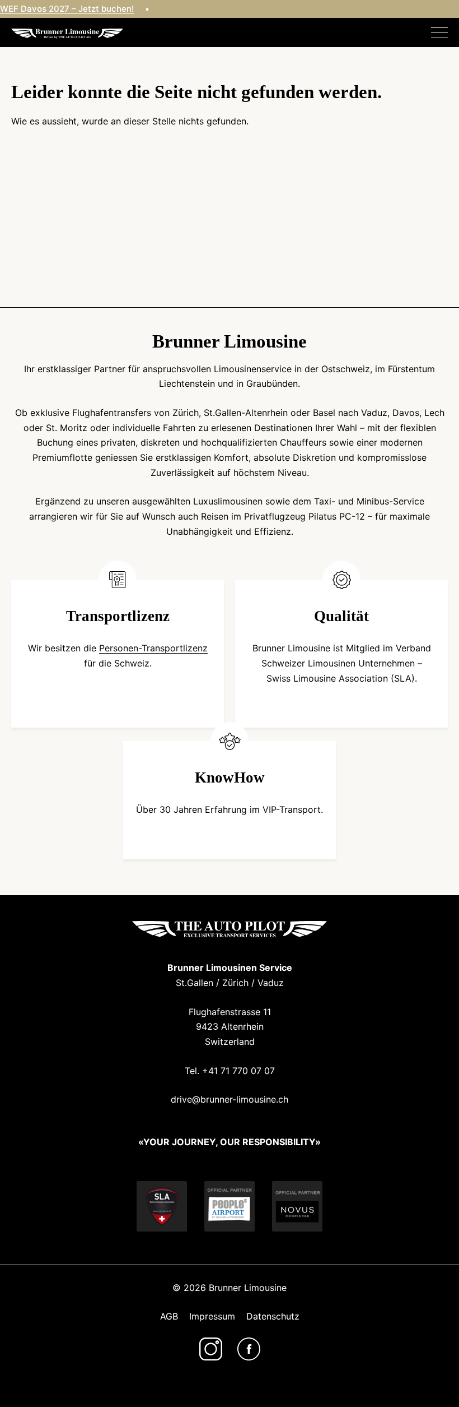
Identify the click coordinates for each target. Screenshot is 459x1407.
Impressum (212, 1316)
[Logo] (67, 33)
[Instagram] (210, 1348)
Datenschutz (272, 1316)
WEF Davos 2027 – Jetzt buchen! (67, 8)
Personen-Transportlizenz (153, 648)
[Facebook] (248, 1348)
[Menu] (439, 33)
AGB (169, 1316)
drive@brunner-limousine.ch (229, 1099)
